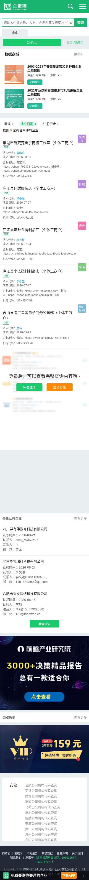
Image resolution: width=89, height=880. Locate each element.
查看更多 (80, 518)
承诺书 (29, 857)
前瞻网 (18, 853)
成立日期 (27, 123)
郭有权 (20, 240)
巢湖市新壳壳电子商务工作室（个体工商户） (39, 142)
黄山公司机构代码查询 (41, 828)
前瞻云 (6, 853)
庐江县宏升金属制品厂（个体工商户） (34, 229)
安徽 (13, 785)
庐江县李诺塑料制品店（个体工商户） (34, 271)
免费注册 (29, 387)
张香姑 (20, 198)
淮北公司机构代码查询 (41, 812)
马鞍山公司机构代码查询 (42, 807)
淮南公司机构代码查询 (41, 801)
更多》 (78, 54)
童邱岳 (20, 153)
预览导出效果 (75, 42)
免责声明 (62, 853)
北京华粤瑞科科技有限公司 (23, 561)
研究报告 (32, 853)
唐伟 (19, 328)
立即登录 (59, 387)
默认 (7, 123)
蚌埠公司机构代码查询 (41, 796)
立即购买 (34, 82)
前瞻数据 (47, 853)
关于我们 (77, 853)
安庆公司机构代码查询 (41, 823)
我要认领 (44, 624)
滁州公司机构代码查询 (41, 834)
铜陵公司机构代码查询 (41, 818)
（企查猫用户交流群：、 (56, 857)
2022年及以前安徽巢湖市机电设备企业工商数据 (55, 92)
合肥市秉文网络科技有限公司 (25, 593)
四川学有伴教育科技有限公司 (25, 528)
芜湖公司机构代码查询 (41, 790)
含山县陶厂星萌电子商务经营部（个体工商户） (37, 315)
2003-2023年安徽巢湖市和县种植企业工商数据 (54, 68)
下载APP (68, 875)
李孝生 (20, 281)
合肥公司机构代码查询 (41, 785)
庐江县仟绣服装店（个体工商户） (30, 188)
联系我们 (15, 857)
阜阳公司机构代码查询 (41, 839)
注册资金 (49, 123)
